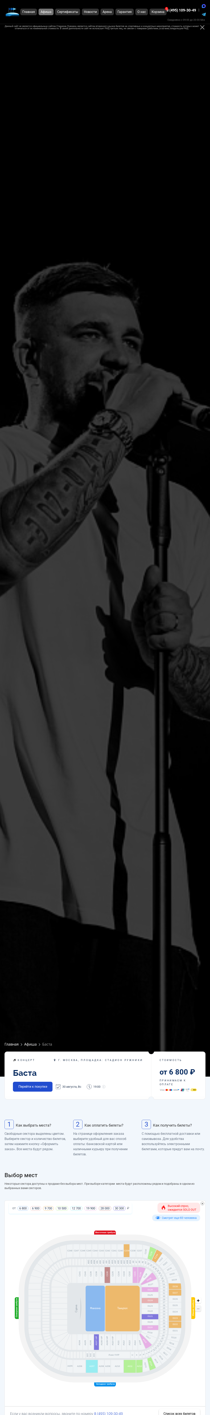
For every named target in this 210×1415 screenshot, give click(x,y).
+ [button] (198, 1300)
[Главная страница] (12, 12)
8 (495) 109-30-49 (181, 10)
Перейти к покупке (32, 1087)
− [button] (198, 1308)
